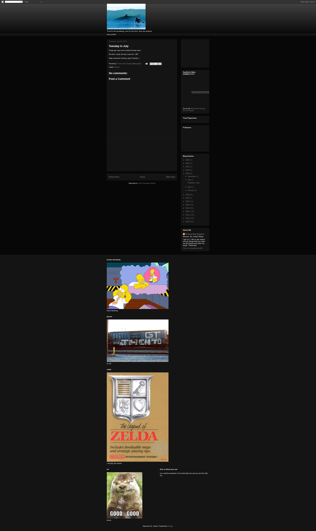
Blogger (170, 526)
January (191, 190)
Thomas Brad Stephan (194, 234)
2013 (188, 211)
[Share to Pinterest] (160, 64)
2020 (188, 170)
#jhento (117, 67)
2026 (188, 160)
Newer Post (114, 177)
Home (142, 177)
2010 (188, 222)
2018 (188, 195)
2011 (188, 218)
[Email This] (151, 64)
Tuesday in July (193, 183)
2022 (188, 163)
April (190, 187)
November (192, 176)
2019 (188, 173)
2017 (188, 198)
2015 (188, 205)
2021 (188, 167)
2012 (188, 215)
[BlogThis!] (153, 64)
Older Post (170, 177)
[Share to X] (155, 64)
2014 (188, 208)
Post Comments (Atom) (146, 183)
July (189, 180)
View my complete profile (192, 248)
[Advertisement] (141, 153)
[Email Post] (146, 64)
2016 (188, 201)
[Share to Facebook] (158, 64)
